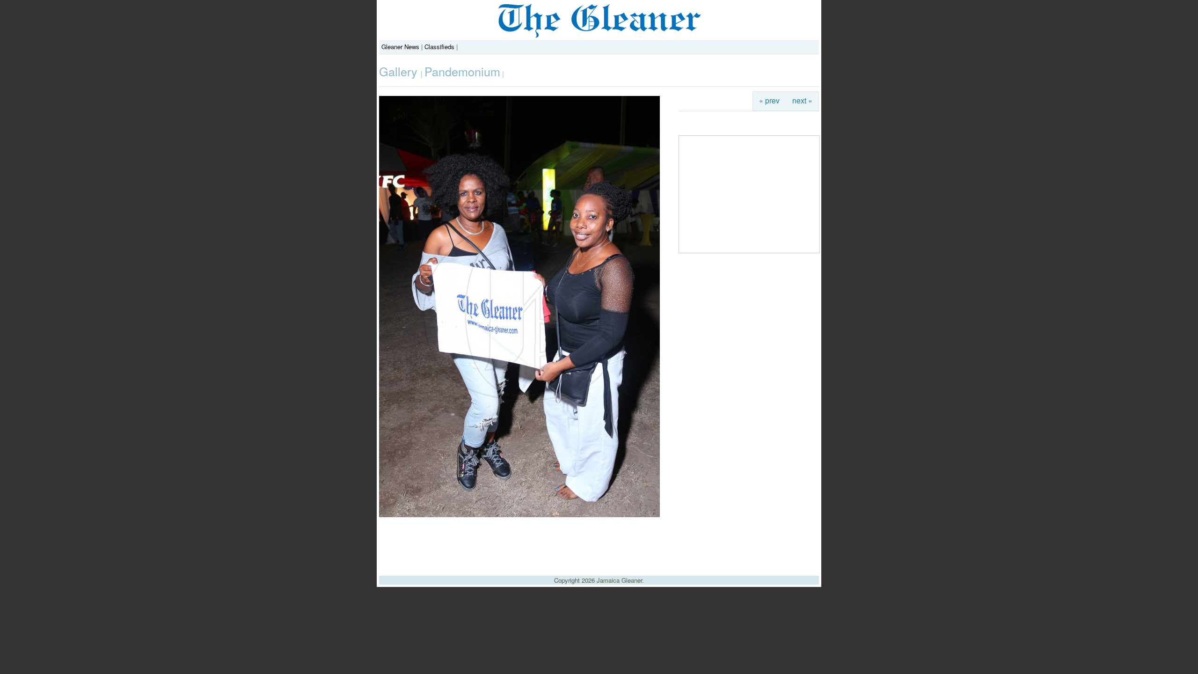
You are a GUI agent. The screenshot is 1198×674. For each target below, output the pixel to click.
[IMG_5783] (519, 514)
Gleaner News (400, 46)
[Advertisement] (599, 543)
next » (802, 100)
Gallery (400, 71)
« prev (769, 100)
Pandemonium (462, 71)
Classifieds (439, 46)
